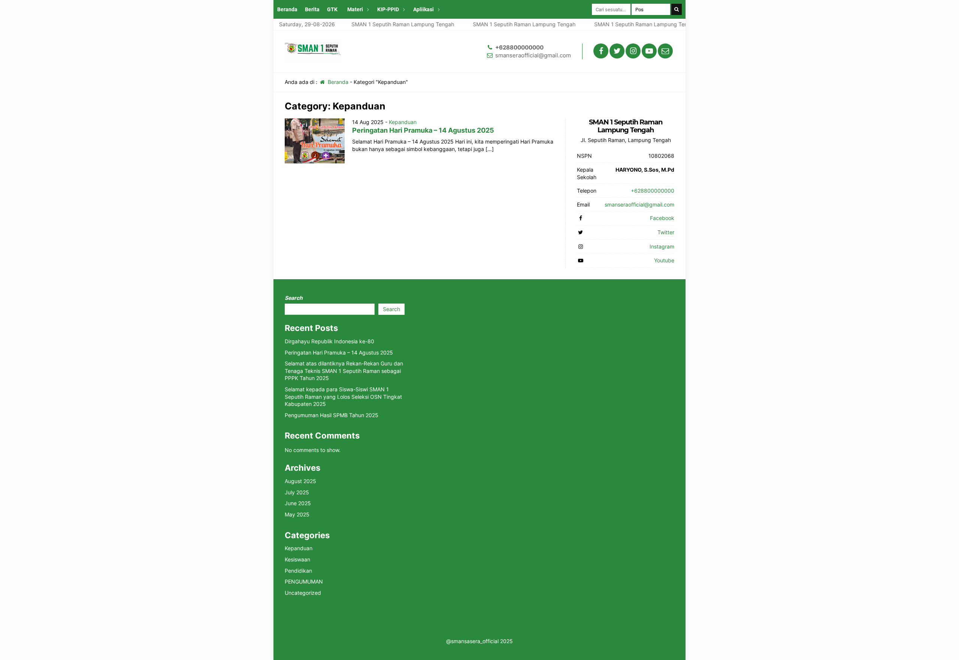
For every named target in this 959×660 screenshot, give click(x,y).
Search (294, 298)
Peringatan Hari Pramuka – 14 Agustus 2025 (423, 130)
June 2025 (298, 503)
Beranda (287, 9)
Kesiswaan (297, 559)
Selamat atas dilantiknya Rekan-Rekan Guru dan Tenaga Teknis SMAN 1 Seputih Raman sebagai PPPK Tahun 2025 (344, 370)
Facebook (662, 218)
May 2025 (297, 514)
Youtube (664, 260)
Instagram (662, 246)
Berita (312, 9)
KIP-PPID (388, 9)
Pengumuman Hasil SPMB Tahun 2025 (331, 415)
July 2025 (297, 492)
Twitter (665, 232)
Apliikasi (423, 9)
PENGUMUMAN (304, 581)
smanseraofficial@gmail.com (533, 55)
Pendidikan (298, 570)
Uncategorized (303, 593)
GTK (332, 9)
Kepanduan (403, 122)
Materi (355, 9)
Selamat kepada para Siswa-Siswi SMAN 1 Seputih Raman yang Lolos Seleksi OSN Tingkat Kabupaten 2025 (343, 396)
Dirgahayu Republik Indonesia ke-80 (329, 341)
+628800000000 (519, 47)
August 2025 (300, 481)
